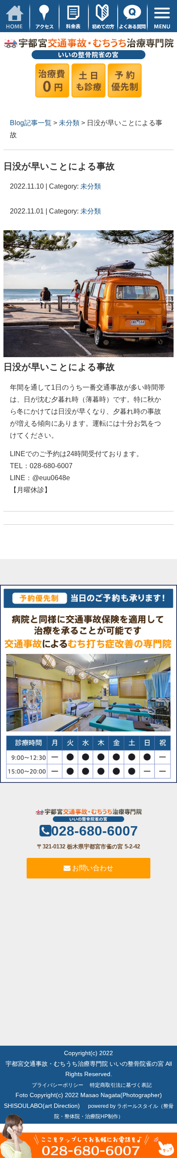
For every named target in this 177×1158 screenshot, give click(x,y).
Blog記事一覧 (31, 122)
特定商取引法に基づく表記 (121, 1085)
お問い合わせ (91, 868)
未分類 (69, 122)
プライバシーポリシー (57, 1085)
